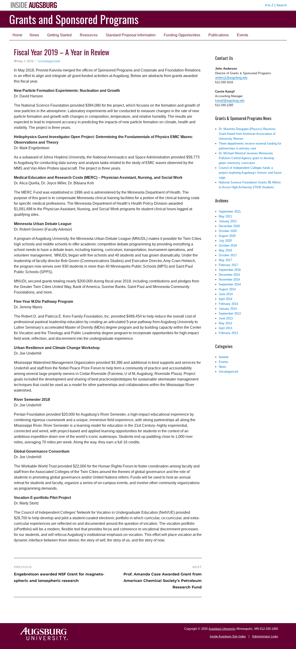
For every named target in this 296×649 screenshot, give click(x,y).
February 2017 (228, 265)
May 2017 (225, 260)
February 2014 (228, 304)
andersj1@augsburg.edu (231, 77)
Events (242, 35)
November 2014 (229, 279)
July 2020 (225, 240)
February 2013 (228, 333)
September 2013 (230, 313)
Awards (224, 357)
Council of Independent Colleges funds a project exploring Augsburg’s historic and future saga (250, 172)
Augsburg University (222, 628)
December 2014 (229, 274)
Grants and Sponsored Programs (74, 19)
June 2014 (226, 294)
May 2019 (225, 250)
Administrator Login (265, 636)
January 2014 (228, 308)
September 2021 (230, 211)
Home (17, 35)
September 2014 (230, 284)
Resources (89, 35)
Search (281, 5)
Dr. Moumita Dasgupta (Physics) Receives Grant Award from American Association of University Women (247, 133)
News (34, 35)
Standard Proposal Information (131, 35)
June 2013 (226, 318)
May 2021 (225, 216)
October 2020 (228, 231)
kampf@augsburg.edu (229, 100)
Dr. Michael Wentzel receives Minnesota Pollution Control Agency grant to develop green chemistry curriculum (246, 158)
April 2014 (225, 299)
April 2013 (225, 328)
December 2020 (229, 226)
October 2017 (228, 255)
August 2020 (227, 236)
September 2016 (230, 270)
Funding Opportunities (182, 35)
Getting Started (59, 35)
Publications (218, 35)
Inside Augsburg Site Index (228, 636)
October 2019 (228, 245)
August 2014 (227, 289)
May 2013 (225, 323)
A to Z (269, 5)
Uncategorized (49, 61)
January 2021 (228, 221)
